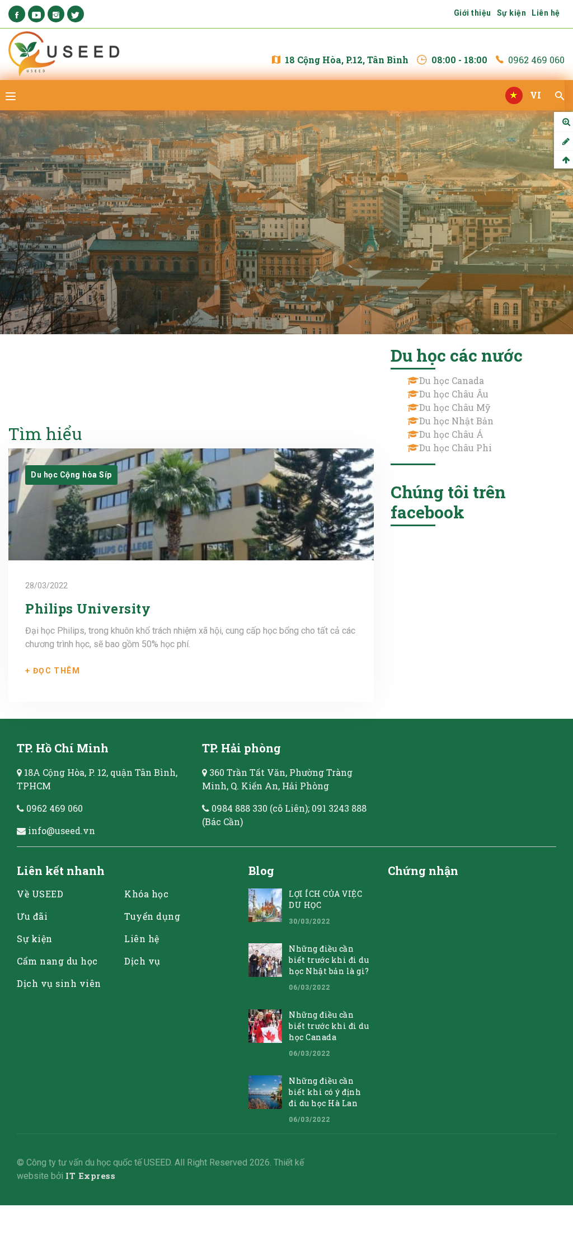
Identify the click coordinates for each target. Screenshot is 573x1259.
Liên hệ (546, 12)
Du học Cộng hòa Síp (71, 474)
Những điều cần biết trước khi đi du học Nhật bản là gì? (329, 959)
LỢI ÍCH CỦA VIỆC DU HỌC (325, 899)
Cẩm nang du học (57, 961)
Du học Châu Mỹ (454, 407)
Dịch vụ (142, 961)
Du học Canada (451, 380)
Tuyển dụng (152, 916)
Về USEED (40, 894)
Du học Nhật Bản (456, 421)
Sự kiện (512, 12)
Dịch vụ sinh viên (59, 983)
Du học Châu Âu (454, 394)
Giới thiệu (472, 12)
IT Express (90, 1175)
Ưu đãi (32, 916)
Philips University (88, 608)
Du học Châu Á (451, 434)
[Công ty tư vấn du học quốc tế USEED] (66, 54)
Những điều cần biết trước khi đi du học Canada (329, 1025)
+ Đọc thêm (52, 670)
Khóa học (146, 894)
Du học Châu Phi (455, 447)
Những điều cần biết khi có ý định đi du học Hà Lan (325, 1091)
